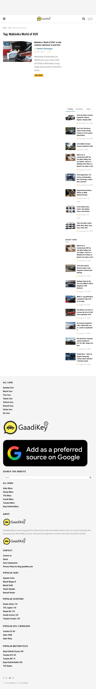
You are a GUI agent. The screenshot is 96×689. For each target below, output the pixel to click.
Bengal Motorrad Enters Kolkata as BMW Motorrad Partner (84, 192)
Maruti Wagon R (9, 582)
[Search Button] (83, 19)
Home (4, 28)
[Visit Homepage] (44, 18)
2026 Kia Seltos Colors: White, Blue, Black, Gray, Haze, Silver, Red (84, 225)
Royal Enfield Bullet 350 (12, 662)
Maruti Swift (8, 585)
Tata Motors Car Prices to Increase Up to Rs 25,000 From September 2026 (85, 312)
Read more (39, 75)
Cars (7, 44)
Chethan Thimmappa (44, 49)
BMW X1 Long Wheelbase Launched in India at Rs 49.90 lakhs (85, 299)
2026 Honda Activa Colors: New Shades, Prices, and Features (83, 209)
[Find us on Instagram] (13, 678)
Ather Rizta (7, 638)
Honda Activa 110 (10, 604)
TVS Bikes (7, 495)
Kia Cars (6, 413)
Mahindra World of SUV (20, 28)
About (5, 559)
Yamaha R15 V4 (9, 655)
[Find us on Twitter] (7, 678)
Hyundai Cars (8, 387)
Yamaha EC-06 (9, 631)
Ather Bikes (7, 488)
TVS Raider (7, 666)
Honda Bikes (8, 492)
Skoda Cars (7, 409)
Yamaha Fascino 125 (11, 618)
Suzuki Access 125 (10, 615)
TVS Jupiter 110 (9, 608)
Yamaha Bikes (9, 503)
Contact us (7, 555)
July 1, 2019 (40, 52)
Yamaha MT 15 (9, 658)
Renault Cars (8, 406)
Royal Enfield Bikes (11, 506)
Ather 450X (7, 635)
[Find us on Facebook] (3, 678)
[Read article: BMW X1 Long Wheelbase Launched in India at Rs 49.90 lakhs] (71, 299)
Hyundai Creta (8, 578)
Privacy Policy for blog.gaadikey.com (18, 566)
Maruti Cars (7, 391)
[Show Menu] (4, 19)
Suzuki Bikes (8, 499)
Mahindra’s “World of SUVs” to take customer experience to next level (47, 43)
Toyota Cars (7, 398)
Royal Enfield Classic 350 (13, 651)
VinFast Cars (8, 402)
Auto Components (10, 563)
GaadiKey (11, 683)
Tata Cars (7, 395)
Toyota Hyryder (9, 589)
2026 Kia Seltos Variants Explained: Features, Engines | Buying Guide (85, 117)
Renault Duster (9, 592)
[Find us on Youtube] (10, 678)
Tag (9, 28)
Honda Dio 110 (9, 611)
